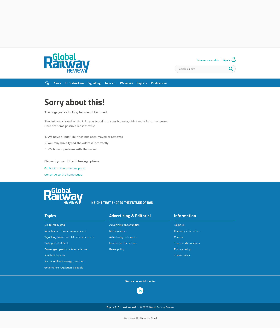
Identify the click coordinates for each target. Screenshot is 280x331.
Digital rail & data (54, 224)
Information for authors (123, 243)
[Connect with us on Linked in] (140, 290)
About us (179, 224)
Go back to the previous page (64, 168)
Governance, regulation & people (63, 267)
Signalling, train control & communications (69, 237)
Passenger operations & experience (65, 249)
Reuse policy (116, 249)
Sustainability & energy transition (64, 261)
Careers (178, 237)
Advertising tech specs (123, 237)
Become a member (208, 60)
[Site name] (67, 71)
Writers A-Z (129, 307)
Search (230, 68)
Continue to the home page (63, 174)
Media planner (117, 231)
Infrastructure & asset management (65, 231)
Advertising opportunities (124, 224)
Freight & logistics (55, 255)
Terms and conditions (187, 243)
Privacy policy (182, 249)
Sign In (227, 60)
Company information (187, 231)
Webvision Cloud (148, 318)
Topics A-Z (112, 307)
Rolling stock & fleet (56, 243)
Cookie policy (182, 255)
